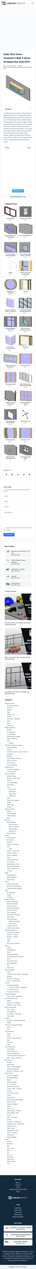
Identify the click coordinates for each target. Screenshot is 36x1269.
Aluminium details (11, 776)
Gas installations (11, 734)
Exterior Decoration (12, 910)
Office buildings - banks (13, 1113)
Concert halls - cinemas (13, 1093)
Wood (8, 1029)
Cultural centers (11, 1097)
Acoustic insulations (12, 747)
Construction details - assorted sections (17, 752)
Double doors (12, 791)
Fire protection (11, 732)
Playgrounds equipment (13, 1069)
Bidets (8, 712)
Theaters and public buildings (14, 888)
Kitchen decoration (12, 919)
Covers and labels (11, 813)
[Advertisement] (18, 28)
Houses (9, 1106)
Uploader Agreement (18, 1217)
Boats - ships (10, 1148)
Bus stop (9, 1062)
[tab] (8, 109)
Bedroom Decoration (12, 904)
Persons (7, 983)
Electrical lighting (11, 822)
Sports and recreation (10, 1007)
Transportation (10, 1135)
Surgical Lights (11, 879)
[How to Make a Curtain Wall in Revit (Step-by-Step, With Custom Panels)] (18, 676)
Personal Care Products (13, 992)
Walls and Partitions (12, 765)
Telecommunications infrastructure (16, 1055)
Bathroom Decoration (12, 901)
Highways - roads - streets (14, 1005)
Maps (8, 818)
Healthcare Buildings (12, 1104)
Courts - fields (10, 1009)
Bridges (9, 1000)
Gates (8, 798)
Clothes (9, 948)
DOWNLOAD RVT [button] (18, 191)
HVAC (6, 890)
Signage (9, 1022)
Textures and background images (13, 1025)
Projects (9, 1119)
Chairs (8, 846)
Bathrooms (10, 708)
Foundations (10, 754)
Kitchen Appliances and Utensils (15, 956)
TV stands (9, 870)
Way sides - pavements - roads (15, 1071)
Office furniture (11, 862)
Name (6, 496)
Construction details (12, 782)
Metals (8, 1027)
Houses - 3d (10, 1108)
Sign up (18, 1191)
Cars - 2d (9, 1155)
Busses (9, 1150)
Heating (9, 895)
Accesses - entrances (12, 1075)
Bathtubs (9, 710)
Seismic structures (12, 760)
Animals (9, 811)
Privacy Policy (18, 1210)
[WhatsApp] (29, 474)
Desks (8, 857)
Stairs (8, 741)
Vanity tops (10, 725)
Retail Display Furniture (13, 864)
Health (6, 873)
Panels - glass (10, 805)
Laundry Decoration (12, 926)
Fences (9, 972)
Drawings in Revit (9, 809)
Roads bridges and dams (11, 998)
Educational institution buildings (15, 1099)
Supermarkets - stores (13, 1130)
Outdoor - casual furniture (13, 981)
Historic (7, 882)
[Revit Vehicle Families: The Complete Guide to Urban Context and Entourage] (18, 607)
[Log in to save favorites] (31, 109)
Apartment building (12, 1082)
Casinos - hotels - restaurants (14, 1088)
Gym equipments (11, 1011)
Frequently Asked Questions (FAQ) (18, 1189)
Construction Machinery (13, 769)
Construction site (9, 767)
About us (18, 1183)
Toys (8, 965)
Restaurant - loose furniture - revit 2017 (20, 552)
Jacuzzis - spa (10, 714)
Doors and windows (10, 774)
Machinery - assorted (12, 934)
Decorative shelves (12, 906)
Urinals (8, 723)
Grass (8, 1040)
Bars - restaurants (11, 1084)
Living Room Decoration (13, 928)
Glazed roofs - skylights (13, 800)
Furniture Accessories (12, 859)
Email (6, 501)
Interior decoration (9, 899)
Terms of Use (18, 1212)
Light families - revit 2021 (18, 569)
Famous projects (11, 1102)
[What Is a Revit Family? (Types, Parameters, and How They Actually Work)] (18, 641)
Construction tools (11, 771)
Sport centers (10, 1016)
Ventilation (9, 897)
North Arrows (10, 1064)
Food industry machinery (13, 932)
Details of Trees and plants (14, 1038)
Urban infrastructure (10, 1047)
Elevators (9, 730)
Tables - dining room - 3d (13, 868)
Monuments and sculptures (14, 886)
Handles (9, 802)
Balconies (9, 780)
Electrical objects (11, 833)
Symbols (7, 1018)
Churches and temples (13, 884)
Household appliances (12, 954)
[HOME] (4, 66)
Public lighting (10, 1049)
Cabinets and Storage (12, 844)
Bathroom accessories (13, 705)
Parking (9, 1115)
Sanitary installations (12, 738)
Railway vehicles (11, 1161)
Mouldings (9, 756)
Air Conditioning (11, 893)
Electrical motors (13, 824)
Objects (7, 945)
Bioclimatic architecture (13, 1086)
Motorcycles (10, 1157)
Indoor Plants (10, 917)
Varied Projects (9, 1073)
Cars (8, 1152)
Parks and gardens (9, 970)
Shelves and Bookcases (13, 866)
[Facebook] (6, 474)
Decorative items (11, 950)
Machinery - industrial (12, 937)
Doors (8, 787)
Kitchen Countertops (14, 921)
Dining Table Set (15, 583)
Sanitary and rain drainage (13, 736)
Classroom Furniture (12, 853)
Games (8, 952)
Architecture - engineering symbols (16, 1020)
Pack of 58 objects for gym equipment (18, 561)
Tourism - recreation (12, 1133)
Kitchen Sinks (12, 923)
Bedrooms (9, 842)
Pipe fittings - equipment (13, 719)
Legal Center (18, 1208)
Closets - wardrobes (12, 855)
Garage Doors (12, 794)
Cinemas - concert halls (13, 851)
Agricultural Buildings (12, 1077)
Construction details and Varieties (13, 745)
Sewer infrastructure (12, 1051)
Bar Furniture (10, 840)
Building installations (10, 727)
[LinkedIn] (24, 474)
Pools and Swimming (10, 994)
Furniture (7, 835)
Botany (8, 1033)
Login (24, 196)
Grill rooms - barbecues (13, 978)
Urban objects (8, 1060)
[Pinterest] (18, 474)
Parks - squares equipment (14, 1066)
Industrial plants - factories (14, 1111)
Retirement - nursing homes (14, 1122)
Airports (9, 1080)
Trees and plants (9, 1031)
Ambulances (10, 1144)
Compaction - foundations (13, 1003)
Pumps (9, 939)
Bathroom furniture (10, 703)
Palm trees (10, 1042)
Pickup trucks (10, 1159)
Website (7, 507)
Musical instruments (12, 961)
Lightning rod (12, 831)
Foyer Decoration (11, 912)
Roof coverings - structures (14, 758)
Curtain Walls (10, 785)
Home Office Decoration (13, 915)
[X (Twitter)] (12, 474)
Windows (9, 807)
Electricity (7, 820)
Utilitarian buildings (11, 1137)
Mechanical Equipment (10, 930)
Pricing (18, 1187)
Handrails (13, 576)
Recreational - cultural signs (14, 1014)
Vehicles (7, 1139)
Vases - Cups (10, 967)
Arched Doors (12, 789)
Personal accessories (12, 989)
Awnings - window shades (13, 778)
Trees (8, 1044)
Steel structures (11, 763)
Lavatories (9, 716)
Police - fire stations (12, 1117)
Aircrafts (9, 1141)
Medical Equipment (12, 877)
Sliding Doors (12, 796)
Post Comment (9, 534)
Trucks (8, 1163)
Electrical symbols (14, 827)
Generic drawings (11, 816)
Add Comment (9, 512)
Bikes (8, 1146)
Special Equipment (12, 963)
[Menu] (32, 3)
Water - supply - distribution (14, 1058)
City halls (9, 1091)
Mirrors (9, 959)
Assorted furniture (11, 838)
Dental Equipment (11, 875)
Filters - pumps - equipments (14, 996)
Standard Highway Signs (13, 1053)
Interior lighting (13, 829)
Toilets (8, 721)
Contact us (18, 1185)
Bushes (9, 1036)
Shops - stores (11, 1128)
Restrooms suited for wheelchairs (18, 987)
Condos (9, 1095)
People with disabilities (13, 985)
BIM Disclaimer (18, 1214)
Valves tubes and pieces (13, 943)
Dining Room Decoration (13, 908)
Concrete (9, 749)
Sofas (10, 848)
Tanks (8, 941)
